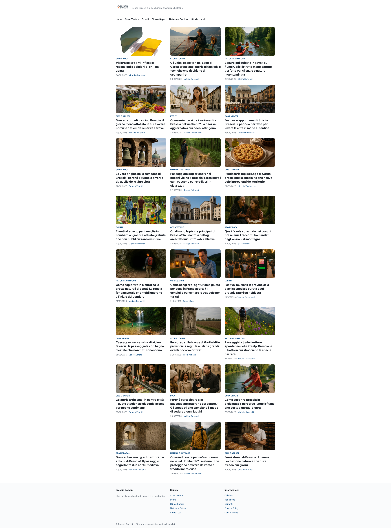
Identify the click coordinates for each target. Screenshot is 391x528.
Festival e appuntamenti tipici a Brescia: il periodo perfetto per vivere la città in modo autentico (247, 124)
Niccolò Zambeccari (192, 132)
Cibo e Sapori (159, 19)
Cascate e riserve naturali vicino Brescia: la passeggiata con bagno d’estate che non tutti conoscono (140, 346)
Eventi (145, 19)
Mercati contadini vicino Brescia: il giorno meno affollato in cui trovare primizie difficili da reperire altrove (140, 124)
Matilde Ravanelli (191, 79)
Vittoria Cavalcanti (137, 75)
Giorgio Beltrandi (191, 190)
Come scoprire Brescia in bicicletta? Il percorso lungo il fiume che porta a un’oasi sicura (249, 403)
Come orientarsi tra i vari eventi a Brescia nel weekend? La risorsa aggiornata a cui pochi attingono (193, 124)
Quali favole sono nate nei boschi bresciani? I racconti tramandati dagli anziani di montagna (248, 235)
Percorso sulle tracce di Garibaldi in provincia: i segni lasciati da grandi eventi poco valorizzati (195, 346)
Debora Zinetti (136, 186)
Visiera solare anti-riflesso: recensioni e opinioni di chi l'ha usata (137, 66)
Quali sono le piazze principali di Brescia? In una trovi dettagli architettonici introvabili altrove (192, 235)
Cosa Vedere (132, 19)
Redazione (230, 499)
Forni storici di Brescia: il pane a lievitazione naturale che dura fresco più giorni (247, 461)
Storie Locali (198, 19)
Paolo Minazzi (189, 301)
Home (119, 19)
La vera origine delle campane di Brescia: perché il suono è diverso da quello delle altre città (139, 177)
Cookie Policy (231, 512)
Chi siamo (229, 495)
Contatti (228, 504)
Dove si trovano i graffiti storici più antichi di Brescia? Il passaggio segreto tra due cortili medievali (140, 461)
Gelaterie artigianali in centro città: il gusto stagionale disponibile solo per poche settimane (140, 403)
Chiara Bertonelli (245, 79)
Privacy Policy (232, 508)
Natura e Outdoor (179, 19)
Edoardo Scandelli (137, 469)
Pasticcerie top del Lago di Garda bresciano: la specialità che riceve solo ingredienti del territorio (248, 177)
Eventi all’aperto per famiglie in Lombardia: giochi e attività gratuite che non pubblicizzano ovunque (141, 235)
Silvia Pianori (244, 243)
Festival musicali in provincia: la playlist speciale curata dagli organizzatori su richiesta (247, 288)
